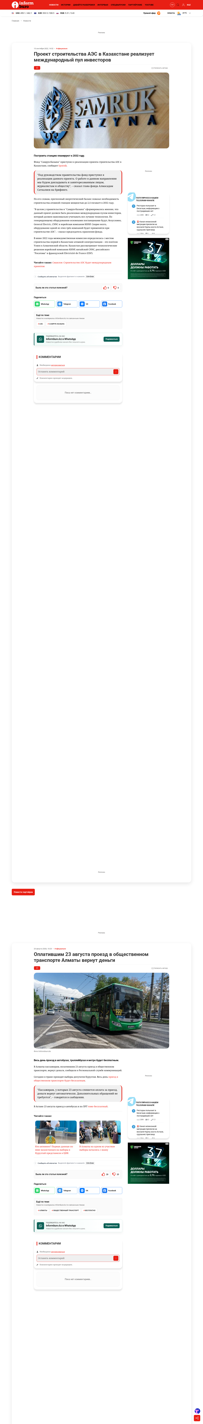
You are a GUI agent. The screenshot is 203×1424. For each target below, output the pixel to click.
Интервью (102, 5)
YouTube (149, 5)
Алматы (43, 1210)
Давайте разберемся (84, 5)
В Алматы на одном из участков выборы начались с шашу (97, 1148)
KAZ (189, 5)
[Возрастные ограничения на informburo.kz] (172, 4)
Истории (65, 5)
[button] (179, 13)
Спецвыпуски (118, 5)
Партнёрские (135, 5)
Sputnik (63, 165)
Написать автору (161, 68)
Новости (53, 5)
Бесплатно (90, 1210)
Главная (15, 21)
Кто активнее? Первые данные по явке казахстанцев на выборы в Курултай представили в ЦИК (54, 1150)
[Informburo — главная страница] (23, 4)
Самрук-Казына (56, 324)
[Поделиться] (197, 1418)
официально (62, 48)
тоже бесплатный (98, 1106)
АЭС (41, 324)
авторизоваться (58, 365)
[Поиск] (177, 4)
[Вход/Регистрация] (183, 4)
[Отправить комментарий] (115, 371)
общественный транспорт (66, 1210)
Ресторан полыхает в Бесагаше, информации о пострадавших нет (148, 208)
